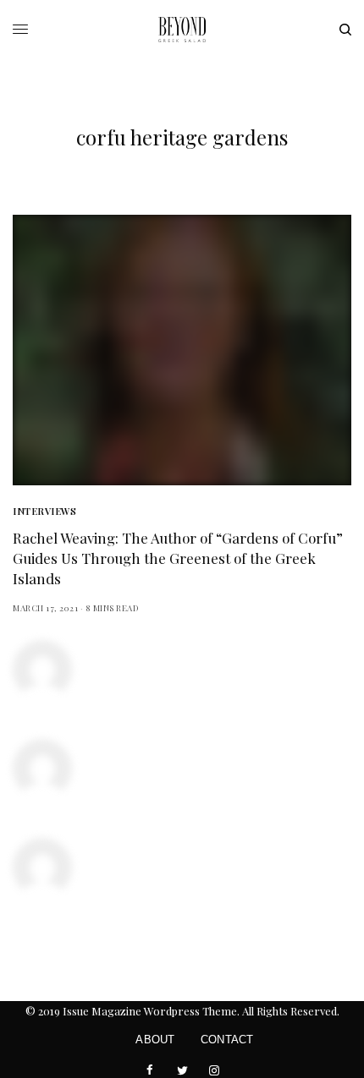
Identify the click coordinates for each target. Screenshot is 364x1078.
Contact (227, 1039)
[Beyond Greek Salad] (182, 29)
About (154, 1039)
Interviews (45, 511)
